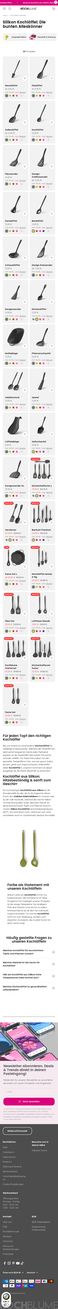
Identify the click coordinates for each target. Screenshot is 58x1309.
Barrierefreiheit (10, 1171)
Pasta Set (10, 712)
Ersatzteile (8, 1254)
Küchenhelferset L (42, 486)
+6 (21, 96)
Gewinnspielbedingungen (14, 1178)
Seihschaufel (39, 441)
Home (5, 15)
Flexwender (11, 174)
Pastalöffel (11, 221)
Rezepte (7, 1236)
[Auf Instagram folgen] (9, 1263)
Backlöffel (37, 221)
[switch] (6, 1304)
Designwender (13, 309)
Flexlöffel (37, 85)
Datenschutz (9, 1157)
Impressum (8, 1152)
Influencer (8, 1241)
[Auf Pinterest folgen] (13, 1263)
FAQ (5, 1227)
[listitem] (15, 37)
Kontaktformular (11, 1231)
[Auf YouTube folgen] (18, 1263)
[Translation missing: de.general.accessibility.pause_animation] (55, 3)
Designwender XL (14, 486)
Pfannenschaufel (41, 353)
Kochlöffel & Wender (18, 15)
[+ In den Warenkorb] (24, 78)
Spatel (35, 397)
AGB (5, 1147)
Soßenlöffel (11, 130)
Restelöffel (11, 85)
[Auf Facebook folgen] (5, 1263)
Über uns (7, 1222)
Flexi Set (9, 621)
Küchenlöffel (39, 309)
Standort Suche (39, 1150)
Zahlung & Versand (12, 1166)
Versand (22, 92)
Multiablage (11, 353)
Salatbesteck (12, 397)
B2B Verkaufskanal (41, 1222)
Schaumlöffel (12, 265)
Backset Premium (41, 530)
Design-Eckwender (42, 265)
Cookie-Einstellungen (13, 1184)
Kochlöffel (37, 130)
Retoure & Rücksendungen (11, 1248)
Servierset (10, 530)
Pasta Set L (11, 574)
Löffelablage (12, 441)
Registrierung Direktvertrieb (38, 1228)
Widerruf (7, 1162)
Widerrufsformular (17, 1131)
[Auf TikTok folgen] (22, 1263)
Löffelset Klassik (41, 621)
